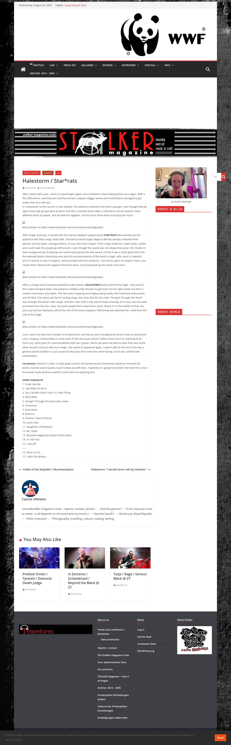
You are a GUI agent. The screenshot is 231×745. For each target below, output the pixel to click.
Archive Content (31, 173)
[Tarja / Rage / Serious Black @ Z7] (130, 550)
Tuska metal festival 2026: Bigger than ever (88, 5)
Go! (223, 177)
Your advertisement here (112, 662)
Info (167, 65)
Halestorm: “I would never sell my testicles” (118, 469)
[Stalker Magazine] (23, 69)
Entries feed (144, 636)
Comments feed (146, 643)
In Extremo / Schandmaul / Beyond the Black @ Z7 (83, 580)
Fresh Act (70, 65)
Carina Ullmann (47, 187)
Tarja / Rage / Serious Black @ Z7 (130, 576)
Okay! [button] (220, 737)
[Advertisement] (115, 102)
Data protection (110, 639)
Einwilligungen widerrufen (113, 717)
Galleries (87, 65)
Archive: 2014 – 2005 (42, 73)
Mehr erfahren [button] (13, 739)
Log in (140, 629)
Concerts (48, 173)
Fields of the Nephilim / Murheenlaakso (48, 469)
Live (52, 65)
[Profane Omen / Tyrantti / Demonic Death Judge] (39, 550)
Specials (150, 65)
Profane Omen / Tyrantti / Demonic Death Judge (37, 578)
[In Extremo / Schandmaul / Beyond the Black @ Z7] (85, 550)
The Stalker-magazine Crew (113, 655)
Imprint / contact (107, 647)
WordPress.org (145, 651)
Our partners (105, 669)
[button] (56, 65)
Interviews (129, 65)
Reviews (108, 65)
